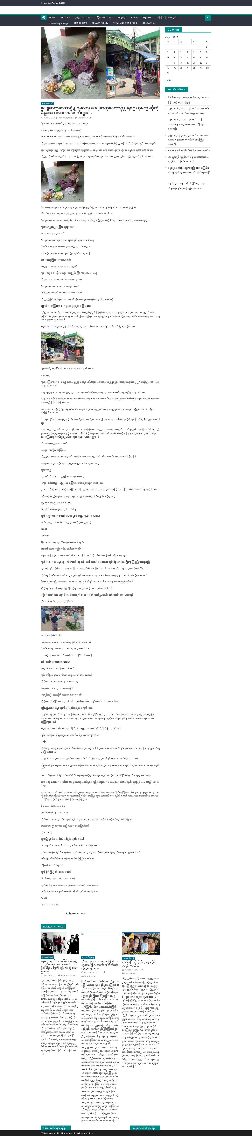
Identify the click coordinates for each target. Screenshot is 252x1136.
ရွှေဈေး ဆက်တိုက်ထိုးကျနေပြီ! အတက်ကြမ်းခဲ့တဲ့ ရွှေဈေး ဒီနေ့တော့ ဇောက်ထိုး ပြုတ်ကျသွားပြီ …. (189, 172)
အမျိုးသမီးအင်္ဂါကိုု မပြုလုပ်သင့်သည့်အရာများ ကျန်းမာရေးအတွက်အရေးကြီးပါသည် (146, 1128)
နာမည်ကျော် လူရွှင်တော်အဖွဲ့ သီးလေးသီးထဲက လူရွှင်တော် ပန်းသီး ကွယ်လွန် (188, 159)
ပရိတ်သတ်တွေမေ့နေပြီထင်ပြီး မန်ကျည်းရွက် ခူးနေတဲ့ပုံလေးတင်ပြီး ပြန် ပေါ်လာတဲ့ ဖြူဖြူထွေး (57, 1128)
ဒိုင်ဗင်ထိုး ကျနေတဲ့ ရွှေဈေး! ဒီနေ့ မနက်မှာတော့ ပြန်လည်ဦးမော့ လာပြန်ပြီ (188, 100)
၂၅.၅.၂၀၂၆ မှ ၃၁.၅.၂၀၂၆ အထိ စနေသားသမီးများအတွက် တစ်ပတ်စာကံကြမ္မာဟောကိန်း (188, 111)
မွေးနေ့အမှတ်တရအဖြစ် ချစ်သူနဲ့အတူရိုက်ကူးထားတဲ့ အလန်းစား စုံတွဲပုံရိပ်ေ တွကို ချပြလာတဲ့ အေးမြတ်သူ (59, 966)
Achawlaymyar (66, 117)
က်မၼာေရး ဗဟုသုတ (59, 23)
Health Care (80, 23)
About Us (65, 17)
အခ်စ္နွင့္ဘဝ (122, 17)
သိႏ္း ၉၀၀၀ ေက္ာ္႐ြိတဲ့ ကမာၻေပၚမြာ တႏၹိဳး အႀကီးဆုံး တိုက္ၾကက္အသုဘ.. (99, 965)
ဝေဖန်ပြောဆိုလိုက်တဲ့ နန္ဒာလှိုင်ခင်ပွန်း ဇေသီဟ (138, 963)
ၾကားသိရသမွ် (47, 103)
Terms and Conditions (125, 23)
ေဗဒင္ (134, 17)
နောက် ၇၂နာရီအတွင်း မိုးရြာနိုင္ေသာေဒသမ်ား (189, 150)
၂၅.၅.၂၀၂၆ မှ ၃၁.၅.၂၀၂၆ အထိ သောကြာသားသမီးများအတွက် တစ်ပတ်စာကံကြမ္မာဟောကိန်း (186, 124)
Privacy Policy (100, 23)
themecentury (86, 1133)
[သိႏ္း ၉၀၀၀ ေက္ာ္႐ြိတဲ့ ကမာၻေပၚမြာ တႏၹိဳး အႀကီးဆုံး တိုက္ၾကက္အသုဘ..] (100, 943)
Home (52, 17)
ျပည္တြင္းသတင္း (83, 17)
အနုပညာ (147, 17)
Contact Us (149, 23)
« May (168, 80)
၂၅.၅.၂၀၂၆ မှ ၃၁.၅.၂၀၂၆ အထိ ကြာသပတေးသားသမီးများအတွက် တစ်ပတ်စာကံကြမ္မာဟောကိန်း (188, 140)
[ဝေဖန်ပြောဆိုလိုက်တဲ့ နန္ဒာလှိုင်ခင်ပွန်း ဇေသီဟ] (141, 943)
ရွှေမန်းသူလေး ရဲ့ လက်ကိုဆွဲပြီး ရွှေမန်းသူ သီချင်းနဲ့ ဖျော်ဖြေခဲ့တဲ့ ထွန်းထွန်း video (186, 186)
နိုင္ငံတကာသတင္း (105, 17)
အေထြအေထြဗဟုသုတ (166, 17)
